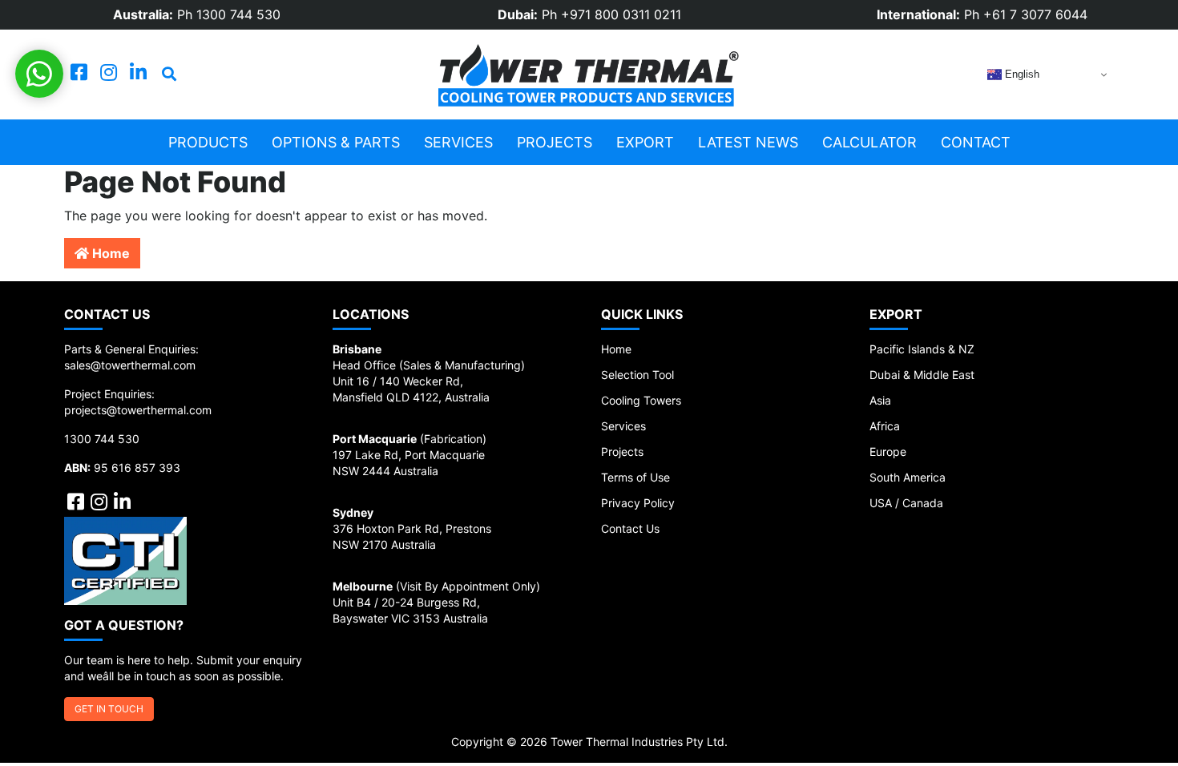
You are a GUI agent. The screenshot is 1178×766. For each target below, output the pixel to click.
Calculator (869, 142)
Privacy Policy (638, 503)
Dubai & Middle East (921, 374)
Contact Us (630, 528)
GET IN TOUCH (109, 709)
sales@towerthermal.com (130, 365)
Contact (976, 142)
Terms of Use (635, 477)
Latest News (748, 142)
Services (458, 142)
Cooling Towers (641, 400)
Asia (880, 400)
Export (645, 142)
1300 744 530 (101, 438)
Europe (887, 451)
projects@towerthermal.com (138, 410)
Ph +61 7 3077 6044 (1025, 14)
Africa (884, 426)
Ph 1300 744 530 (228, 14)
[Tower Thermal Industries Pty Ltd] (589, 74)
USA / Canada (906, 503)
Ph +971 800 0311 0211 (611, 14)
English (1020, 74)
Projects (554, 142)
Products (208, 142)
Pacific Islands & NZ (921, 349)
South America (907, 477)
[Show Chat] (39, 74)
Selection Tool (637, 374)
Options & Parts (336, 142)
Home (109, 253)
